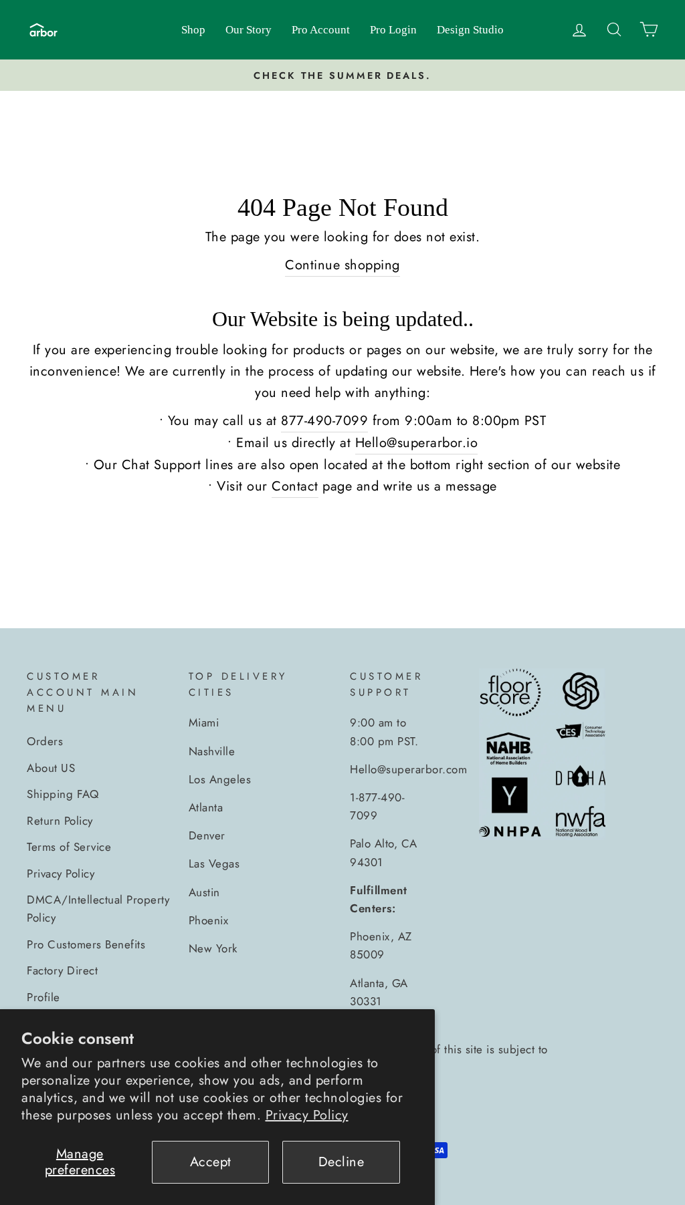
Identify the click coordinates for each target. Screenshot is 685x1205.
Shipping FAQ (62, 794)
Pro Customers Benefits (86, 944)
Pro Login (393, 29)
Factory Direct (62, 970)
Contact (295, 486)
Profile (43, 997)
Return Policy (60, 821)
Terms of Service (69, 847)
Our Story (248, 29)
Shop (193, 29)
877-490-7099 (324, 420)
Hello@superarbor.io (416, 442)
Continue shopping (342, 265)
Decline (341, 1162)
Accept (210, 1162)
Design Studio (470, 29)
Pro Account (321, 29)
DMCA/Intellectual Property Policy (98, 909)
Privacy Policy (307, 1115)
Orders (45, 741)
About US (51, 768)
